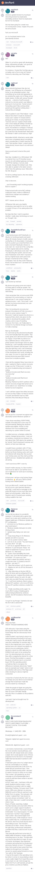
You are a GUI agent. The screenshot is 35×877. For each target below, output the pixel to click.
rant (7, 42)
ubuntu (13, 271)
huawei (18, 404)
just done (13, 500)
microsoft (16, 45)
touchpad (9, 48)
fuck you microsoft (16, 42)
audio (18, 271)
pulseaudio (17, 268)
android (12, 705)
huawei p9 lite (10, 404)
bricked (12, 401)
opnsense (19, 224)
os (19, 707)
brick (15, 48)
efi (24, 609)
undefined (9, 268)
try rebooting (10, 224)
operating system (11, 707)
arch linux (18, 609)
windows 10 (9, 609)
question (9, 868)
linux (7, 271)
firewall (12, 221)
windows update (11, 503)
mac (7, 711)
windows (9, 45)
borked (19, 221)
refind (8, 612)
